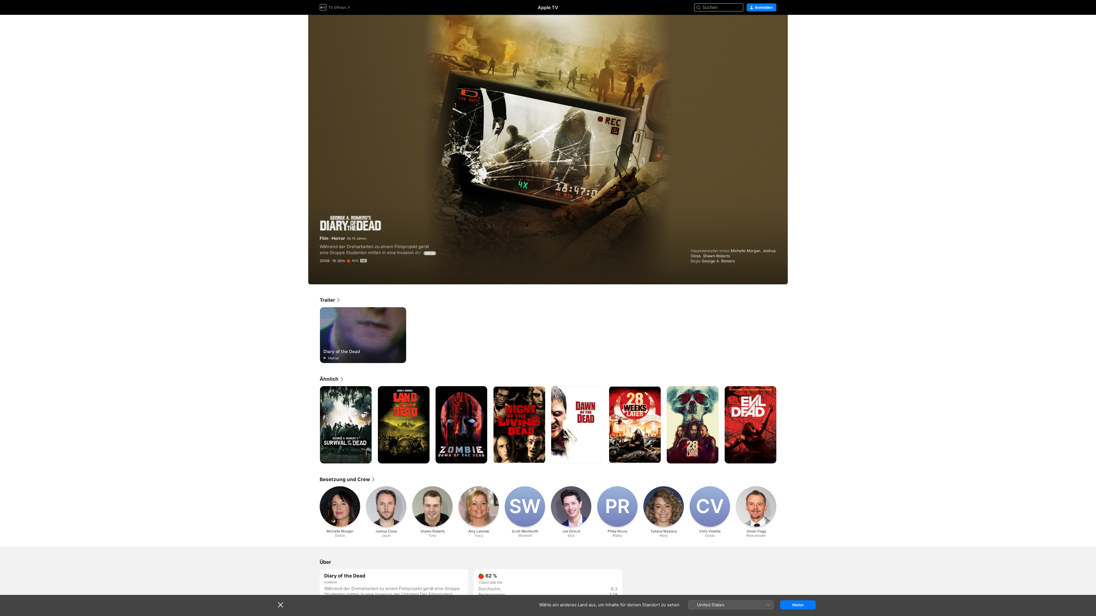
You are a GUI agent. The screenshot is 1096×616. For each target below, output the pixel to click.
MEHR (429, 253)
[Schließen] (280, 604)
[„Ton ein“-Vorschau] (772, 26)
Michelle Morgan (745, 250)
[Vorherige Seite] (314, 425)
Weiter (798, 605)
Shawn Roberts (716, 256)
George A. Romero (718, 261)
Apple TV (548, 7)
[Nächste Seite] (782, 425)
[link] (330, 300)
